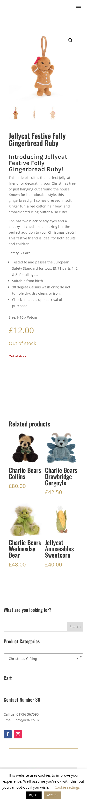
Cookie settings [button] (67, 787)
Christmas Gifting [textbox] (42, 658)
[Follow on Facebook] (8, 734)
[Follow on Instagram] (18, 734)
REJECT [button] (34, 795)
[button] (70, 40)
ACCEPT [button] (52, 795)
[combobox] (43, 656)
